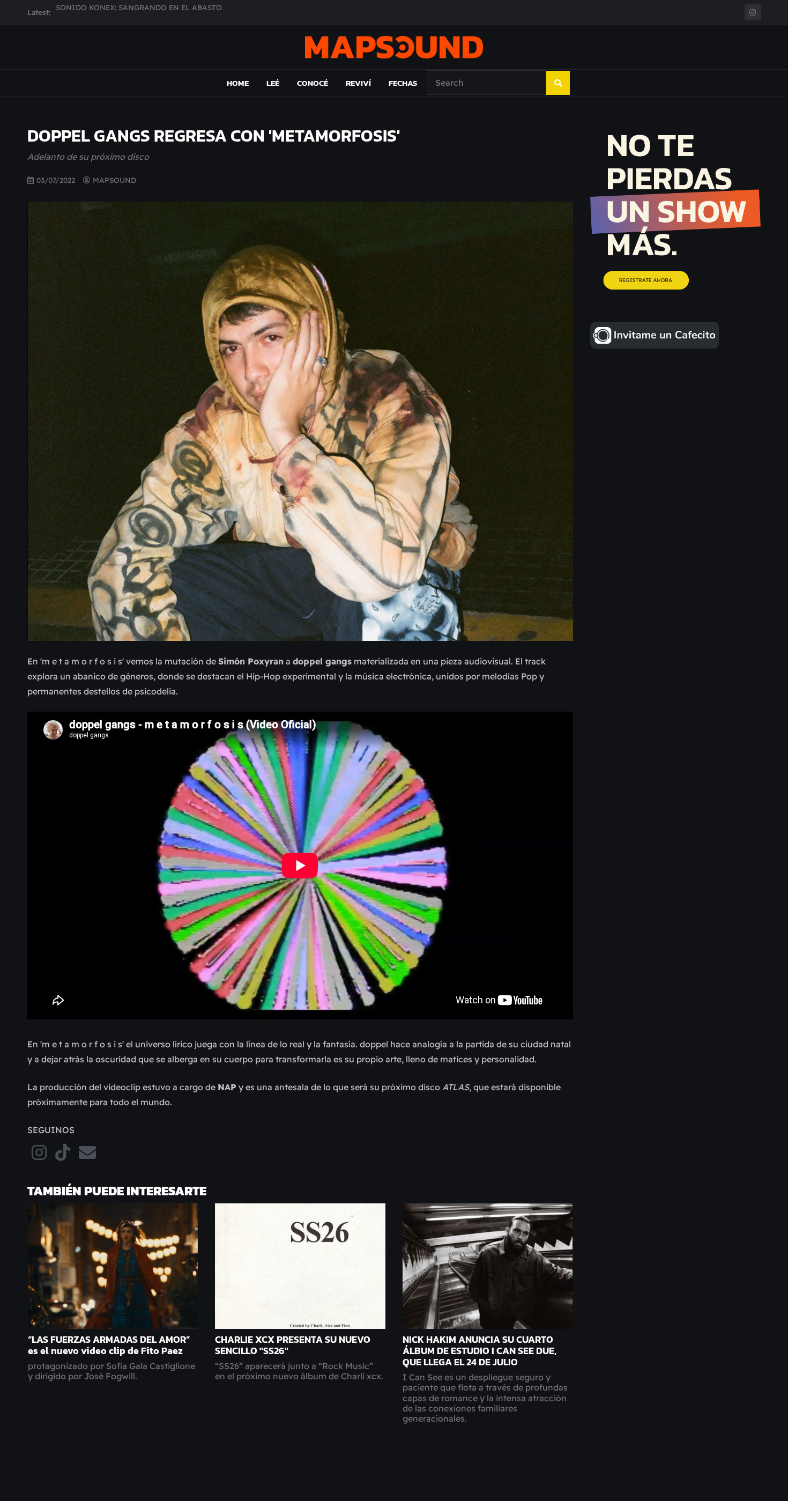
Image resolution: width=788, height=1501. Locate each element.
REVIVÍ (358, 83)
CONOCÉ (312, 83)
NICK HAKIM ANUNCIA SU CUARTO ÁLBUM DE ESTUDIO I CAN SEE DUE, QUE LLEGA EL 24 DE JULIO (479, 1351)
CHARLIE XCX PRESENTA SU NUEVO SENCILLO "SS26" (292, 1345)
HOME (238, 83)
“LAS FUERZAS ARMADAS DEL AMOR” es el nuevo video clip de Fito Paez (109, 1345)
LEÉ (272, 83)
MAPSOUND (114, 179)
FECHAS (403, 83)
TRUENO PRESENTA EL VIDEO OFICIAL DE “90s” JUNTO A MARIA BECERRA (192, 12)
